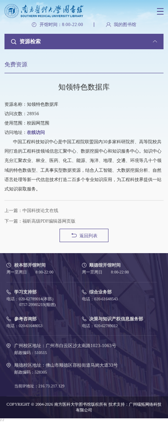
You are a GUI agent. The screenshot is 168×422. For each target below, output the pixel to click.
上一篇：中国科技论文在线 (31, 210)
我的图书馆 (125, 24)
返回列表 (88, 235)
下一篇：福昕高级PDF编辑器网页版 (39, 221)
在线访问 (36, 132)
